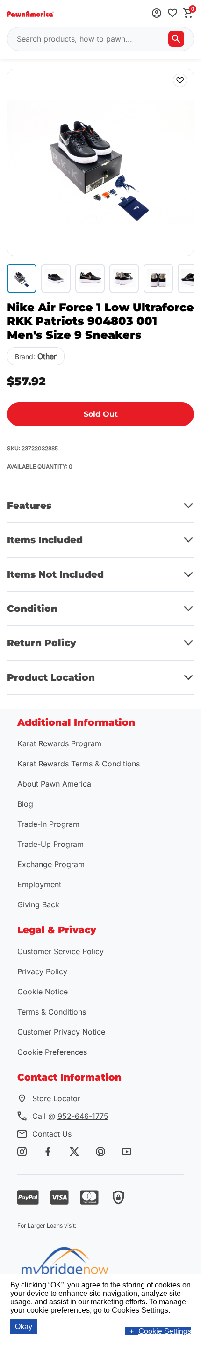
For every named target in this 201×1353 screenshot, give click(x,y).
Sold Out (101, 414)
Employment (39, 884)
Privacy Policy (42, 971)
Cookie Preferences (52, 1052)
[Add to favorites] (172, 13)
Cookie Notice (42, 991)
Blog (25, 804)
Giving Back (38, 904)
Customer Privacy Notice (61, 1032)
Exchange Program (51, 864)
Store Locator (56, 1098)
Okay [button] (23, 1327)
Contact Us (52, 1134)
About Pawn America (54, 783)
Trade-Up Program (50, 844)
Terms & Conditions (51, 1011)
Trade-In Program (48, 824)
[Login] (156, 13)
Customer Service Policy (60, 951)
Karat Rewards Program (59, 743)
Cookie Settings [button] (164, 1331)
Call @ (70, 1116)
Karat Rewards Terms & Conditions (78, 763)
